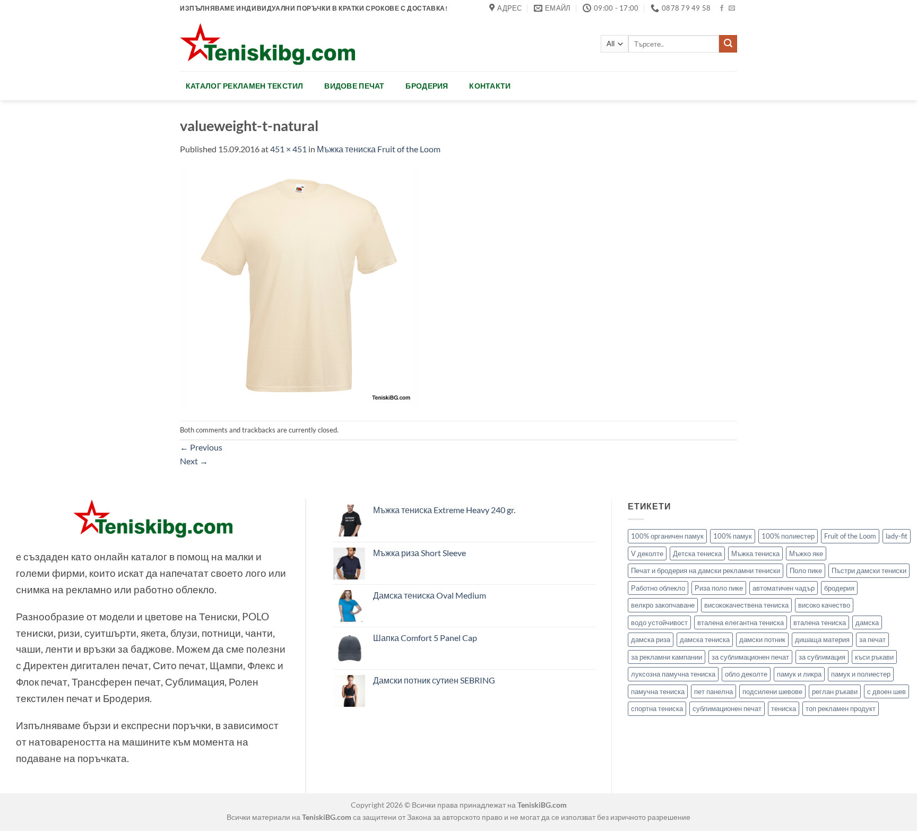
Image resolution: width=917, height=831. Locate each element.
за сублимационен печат (750, 657)
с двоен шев (886, 691)
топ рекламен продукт (841, 708)
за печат (872, 639)
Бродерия (426, 85)
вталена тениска (819, 622)
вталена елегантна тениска (740, 622)
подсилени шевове (772, 691)
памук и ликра (799, 674)
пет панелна (713, 691)
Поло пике (806, 570)
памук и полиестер (860, 674)
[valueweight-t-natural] (299, 287)
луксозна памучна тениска (673, 674)
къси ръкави (874, 657)
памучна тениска (658, 691)
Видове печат (354, 85)
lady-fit (896, 536)
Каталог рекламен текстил (245, 85)
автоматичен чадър (783, 588)
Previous (201, 447)
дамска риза (650, 639)
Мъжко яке (806, 553)
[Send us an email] (732, 8)
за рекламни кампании (666, 657)
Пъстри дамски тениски (869, 570)
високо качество (824, 605)
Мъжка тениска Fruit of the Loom (378, 149)
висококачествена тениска (746, 605)
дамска (867, 622)
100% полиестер (788, 536)
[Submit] (728, 44)
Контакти (490, 85)
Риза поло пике (719, 588)
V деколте (647, 553)
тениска (783, 708)
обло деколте (746, 674)
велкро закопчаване (663, 605)
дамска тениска (705, 639)
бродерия (839, 588)
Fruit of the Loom (850, 536)
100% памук (732, 536)
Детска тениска (697, 553)
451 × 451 (288, 149)
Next (194, 461)
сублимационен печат (727, 708)
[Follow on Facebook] (722, 8)
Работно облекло (658, 588)
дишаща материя (822, 639)
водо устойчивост (659, 622)
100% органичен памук (667, 536)
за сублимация (822, 657)
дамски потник (762, 639)
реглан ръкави (835, 691)
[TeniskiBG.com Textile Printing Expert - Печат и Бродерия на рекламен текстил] (267, 44)
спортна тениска (657, 708)
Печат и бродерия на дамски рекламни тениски (705, 570)
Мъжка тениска (755, 553)
